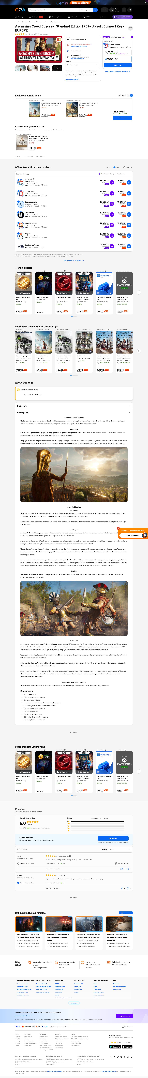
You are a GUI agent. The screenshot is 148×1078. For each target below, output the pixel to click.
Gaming (24, 21)
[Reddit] (121, 1056)
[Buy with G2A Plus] (112, 182)
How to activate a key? (77, 58)
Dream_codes (114, 45)
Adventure (39, 21)
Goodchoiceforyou (32, 245)
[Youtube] (114, 1056)
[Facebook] (111, 1056)
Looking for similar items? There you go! (36, 326)
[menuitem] (19, 16)
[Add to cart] (129, 182)
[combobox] (81, 65)
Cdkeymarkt (29, 212)
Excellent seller (31, 183)
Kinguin (27, 234)
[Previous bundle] (128, 95)
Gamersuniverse (31, 223)
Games (31, 21)
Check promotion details (22, 1016)
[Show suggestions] (97, 65)
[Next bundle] (131, 95)
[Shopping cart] (129, 9)
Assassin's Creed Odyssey (52, 21)
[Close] (145, 3)
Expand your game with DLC (30, 126)
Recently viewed (28, 156)
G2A (18, 21)
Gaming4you (29, 181)
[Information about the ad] (112, 41)
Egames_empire (31, 202)
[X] (128, 1056)
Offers (17, 156)
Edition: (68, 61)
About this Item (41, 156)
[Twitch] (117, 1056)
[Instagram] (124, 1056)
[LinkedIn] (131, 1056)
